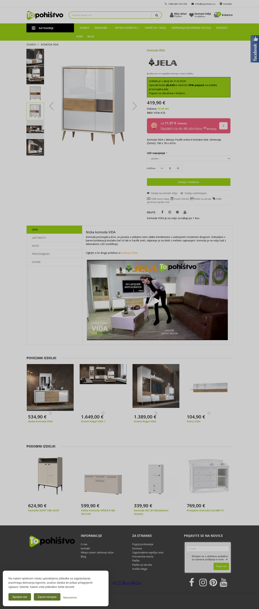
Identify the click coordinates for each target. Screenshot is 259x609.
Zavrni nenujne (47, 596)
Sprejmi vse (19, 596)
